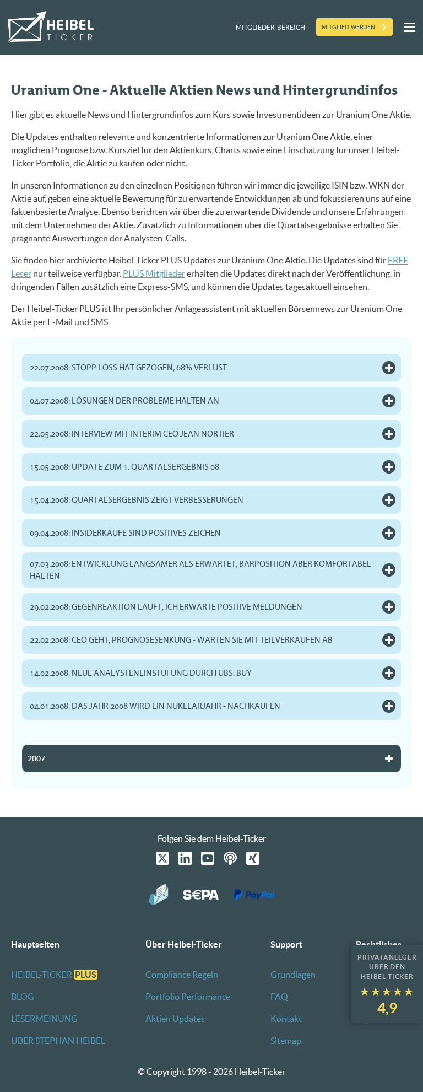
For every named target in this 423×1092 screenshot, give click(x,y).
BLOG (22, 997)
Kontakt (286, 1019)
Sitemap (285, 1041)
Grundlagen (293, 975)
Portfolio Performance (187, 997)
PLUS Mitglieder (154, 273)
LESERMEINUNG (44, 1019)
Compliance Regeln (181, 975)
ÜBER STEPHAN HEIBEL (58, 1041)
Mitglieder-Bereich (270, 27)
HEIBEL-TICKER (53, 975)
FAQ (279, 997)
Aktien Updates (175, 1019)
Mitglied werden (348, 27)
